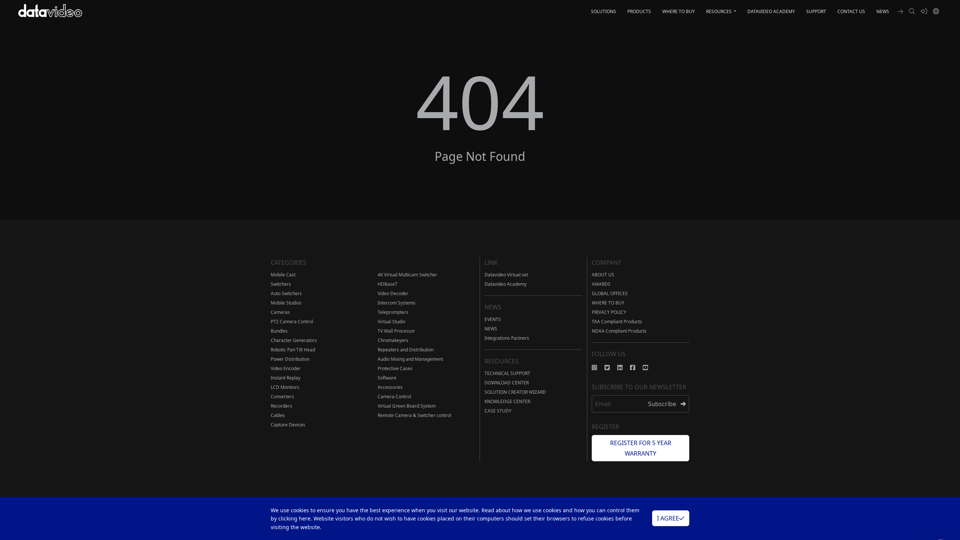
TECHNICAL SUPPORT (507, 373)
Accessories (390, 387)
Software (387, 378)
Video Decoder (393, 293)
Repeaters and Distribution (406, 349)
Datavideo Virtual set (506, 275)
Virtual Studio (391, 321)
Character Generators (294, 340)
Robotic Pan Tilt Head (293, 349)
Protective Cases (395, 368)
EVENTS (492, 319)
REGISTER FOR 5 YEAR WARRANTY (640, 448)
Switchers (281, 284)
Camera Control (394, 396)
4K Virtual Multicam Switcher (407, 275)
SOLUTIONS (603, 11)
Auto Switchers (286, 293)
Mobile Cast (283, 275)
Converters (282, 396)
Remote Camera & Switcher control (414, 415)
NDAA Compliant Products (619, 331)
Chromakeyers (393, 340)
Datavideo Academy (505, 284)
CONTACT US (851, 11)
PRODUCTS (639, 11)
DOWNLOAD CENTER (506, 383)
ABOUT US (603, 275)
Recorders (281, 406)
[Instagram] (598, 367)
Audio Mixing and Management (410, 359)
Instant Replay (285, 378)
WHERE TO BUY (678, 11)
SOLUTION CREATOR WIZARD (515, 392)
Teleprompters (393, 312)
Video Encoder (286, 368)
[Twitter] (610, 367)
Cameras (280, 312)
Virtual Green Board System (407, 406)
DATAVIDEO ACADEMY (771, 11)
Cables (278, 415)
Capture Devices (288, 425)
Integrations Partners (506, 338)
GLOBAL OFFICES (610, 293)
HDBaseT (388, 284)
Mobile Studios (286, 303)
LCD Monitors (285, 387)
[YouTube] (649, 367)
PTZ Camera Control (292, 321)
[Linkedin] (623, 367)
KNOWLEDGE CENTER (507, 401)
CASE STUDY (498, 411)
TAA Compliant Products (617, 321)
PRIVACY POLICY (609, 312)
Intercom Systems (397, 303)
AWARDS (601, 284)
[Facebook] (636, 367)
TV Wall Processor (396, 331)
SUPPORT (816, 11)
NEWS (882, 11)
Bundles (279, 331)
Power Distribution (290, 359)
